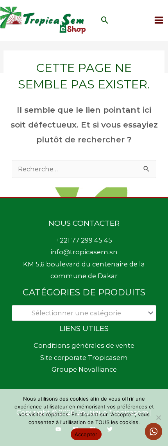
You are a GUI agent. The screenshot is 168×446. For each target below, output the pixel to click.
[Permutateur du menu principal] (158, 20)
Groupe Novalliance (84, 369)
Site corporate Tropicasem (84, 357)
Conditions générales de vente (84, 345)
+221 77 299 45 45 (84, 240)
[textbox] (80, 313)
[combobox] (84, 313)
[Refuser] (158, 417)
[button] (105, 20)
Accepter (86, 434)
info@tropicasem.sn (84, 252)
